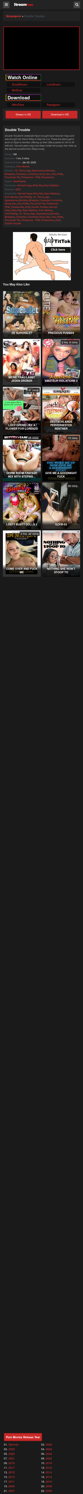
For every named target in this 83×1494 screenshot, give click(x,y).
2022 (49, 1454)
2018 (49, 1463)
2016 (49, 1467)
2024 (49, 1449)
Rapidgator (53, 105)
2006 (49, 1491)
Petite (60, 173)
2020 (49, 1458)
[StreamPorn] (23, 4)
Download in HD (60, 114)
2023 (11, 1454)
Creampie (21, 173)
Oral (53, 173)
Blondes (50, 170)
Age (28, 170)
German (13, 1444)
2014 (49, 1472)
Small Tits (15, 177)
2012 (49, 1477)
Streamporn (13, 16)
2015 (11, 1472)
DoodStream (19, 84)
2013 (11, 1477)
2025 (18, 189)
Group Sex (44, 173)
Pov (7, 177)
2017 (11, 1467)
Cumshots (32, 173)
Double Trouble (39, 206)
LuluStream (53, 84)
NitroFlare (17, 105)
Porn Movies (23, 166)
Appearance (38, 170)
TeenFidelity (19, 181)
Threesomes (47, 177)
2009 (11, 1486)
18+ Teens (19, 170)
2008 (49, 1486)
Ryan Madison (51, 185)
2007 (11, 1491)
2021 (11, 1458)
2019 (11, 1463)
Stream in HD (23, 114)
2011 (11, 1481)
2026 (49, 1444)
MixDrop (16, 90)
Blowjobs (9, 173)
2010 (49, 1481)
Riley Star (38, 185)
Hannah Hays (24, 185)
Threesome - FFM (30, 177)
